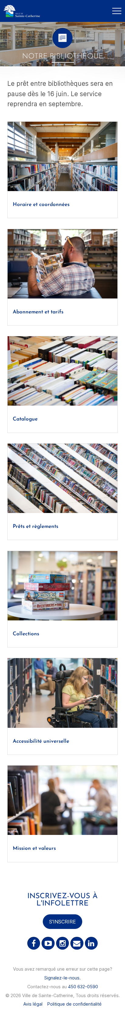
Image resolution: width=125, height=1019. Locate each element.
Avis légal (32, 1004)
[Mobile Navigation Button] (117, 11)
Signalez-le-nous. (62, 977)
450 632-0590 (83, 986)
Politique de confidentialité (74, 1004)
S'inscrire (62, 922)
